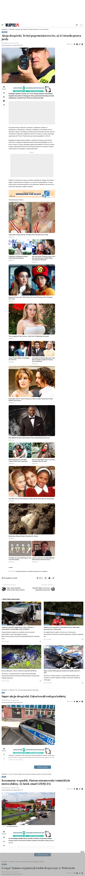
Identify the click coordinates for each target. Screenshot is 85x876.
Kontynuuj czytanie (42, 767)
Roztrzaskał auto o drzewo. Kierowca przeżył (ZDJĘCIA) (19, 671)
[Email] (77, 44)
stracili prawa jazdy (21, 571)
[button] (3, 25)
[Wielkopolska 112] (12, 25)
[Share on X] (74, 44)
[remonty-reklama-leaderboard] (32, 193)
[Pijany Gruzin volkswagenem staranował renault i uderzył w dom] (63, 657)
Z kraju (3, 776)
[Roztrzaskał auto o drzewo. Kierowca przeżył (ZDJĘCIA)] (21, 657)
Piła (3, 692)
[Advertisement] (42, 11)
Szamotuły (4, 624)
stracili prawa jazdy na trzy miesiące (37, 571)
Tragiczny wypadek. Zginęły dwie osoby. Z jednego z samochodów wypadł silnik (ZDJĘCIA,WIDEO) (18, 628)
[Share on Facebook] (4, 93)
